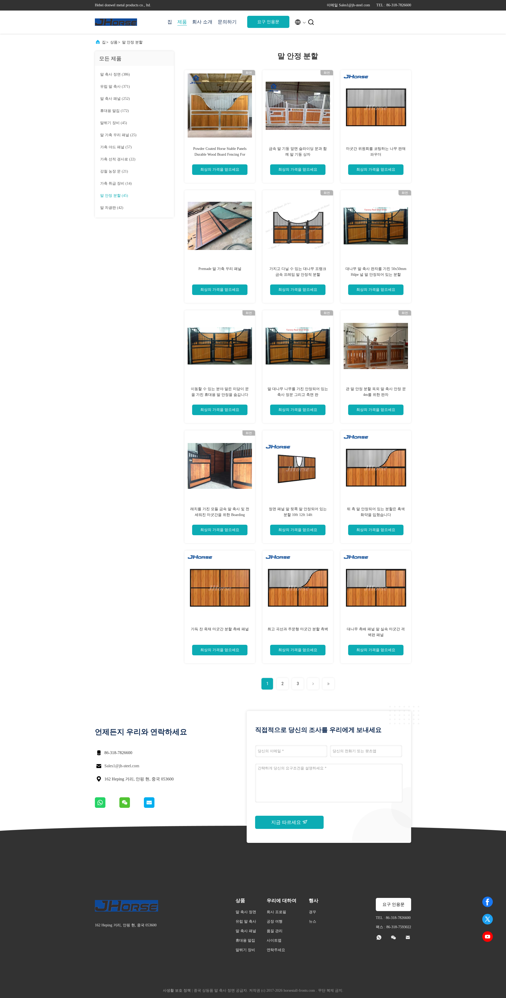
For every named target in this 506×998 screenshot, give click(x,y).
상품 (114, 42)
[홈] (116, 22)
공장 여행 (275, 921)
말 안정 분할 (132, 42)
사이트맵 (274, 940)
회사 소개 (202, 21)
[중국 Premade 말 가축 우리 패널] (220, 225)
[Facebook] (487, 902)
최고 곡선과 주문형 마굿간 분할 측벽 (297, 629)
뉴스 (312, 921)
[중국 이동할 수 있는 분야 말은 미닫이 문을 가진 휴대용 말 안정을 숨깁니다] (220, 345)
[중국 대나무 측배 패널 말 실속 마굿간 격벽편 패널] (376, 586)
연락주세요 (276, 950)
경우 (312, 912)
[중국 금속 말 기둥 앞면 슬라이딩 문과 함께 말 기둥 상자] (298, 105)
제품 (182, 21)
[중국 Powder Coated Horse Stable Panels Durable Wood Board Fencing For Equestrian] (220, 105)
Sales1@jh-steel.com (121, 766)
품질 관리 (275, 931)
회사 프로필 (276, 912)
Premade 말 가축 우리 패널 (219, 269)
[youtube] (487, 937)
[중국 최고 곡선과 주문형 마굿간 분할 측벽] (298, 586)
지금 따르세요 (286, 822)
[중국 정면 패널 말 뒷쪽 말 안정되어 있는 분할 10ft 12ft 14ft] (298, 466)
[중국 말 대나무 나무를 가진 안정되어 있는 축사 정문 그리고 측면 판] (298, 345)
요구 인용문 (268, 21)
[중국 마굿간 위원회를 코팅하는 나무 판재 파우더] (376, 105)
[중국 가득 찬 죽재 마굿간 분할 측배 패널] (220, 586)
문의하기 (227, 21)
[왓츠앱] (107, 806)
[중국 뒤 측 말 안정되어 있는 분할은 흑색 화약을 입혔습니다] (376, 466)
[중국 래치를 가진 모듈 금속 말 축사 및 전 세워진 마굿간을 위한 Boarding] (220, 466)
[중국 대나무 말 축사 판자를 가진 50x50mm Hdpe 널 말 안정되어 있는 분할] (376, 225)
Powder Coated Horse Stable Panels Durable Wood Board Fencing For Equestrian (219, 154)
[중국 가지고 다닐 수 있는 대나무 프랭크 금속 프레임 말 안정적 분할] (298, 225)
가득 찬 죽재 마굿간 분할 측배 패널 (220, 629)
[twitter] (487, 919)
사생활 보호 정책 (177, 990)
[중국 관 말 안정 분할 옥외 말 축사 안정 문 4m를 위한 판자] (376, 345)
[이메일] (156, 806)
